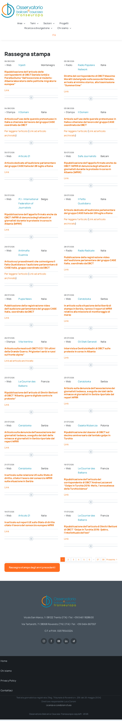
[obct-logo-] (58, 594)
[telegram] (74, 641)
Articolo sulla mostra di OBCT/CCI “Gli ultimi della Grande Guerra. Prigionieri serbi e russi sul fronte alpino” (29, 351)
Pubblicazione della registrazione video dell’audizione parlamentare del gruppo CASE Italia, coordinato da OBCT (90, 260)
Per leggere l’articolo (16, 131)
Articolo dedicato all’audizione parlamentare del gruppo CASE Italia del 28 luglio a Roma (30, 164)
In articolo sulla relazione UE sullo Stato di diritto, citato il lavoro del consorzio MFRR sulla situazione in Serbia (28, 478)
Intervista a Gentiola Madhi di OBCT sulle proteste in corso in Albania (87, 350)
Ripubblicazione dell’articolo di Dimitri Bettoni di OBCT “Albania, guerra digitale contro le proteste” (31, 395)
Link (6, 90)
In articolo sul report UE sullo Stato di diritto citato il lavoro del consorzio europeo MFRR (29, 524)
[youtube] (59, 641)
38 (103, 559)
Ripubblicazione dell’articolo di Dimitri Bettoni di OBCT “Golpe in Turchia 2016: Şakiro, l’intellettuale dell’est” (90, 529)
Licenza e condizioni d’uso (58, 705)
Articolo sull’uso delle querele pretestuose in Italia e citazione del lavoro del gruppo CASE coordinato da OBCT (30, 122)
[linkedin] (66, 641)
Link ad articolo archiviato (18, 360)
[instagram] (44, 641)
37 (98, 559)
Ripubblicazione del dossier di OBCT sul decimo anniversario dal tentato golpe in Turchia (87, 435)
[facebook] (51, 641)
